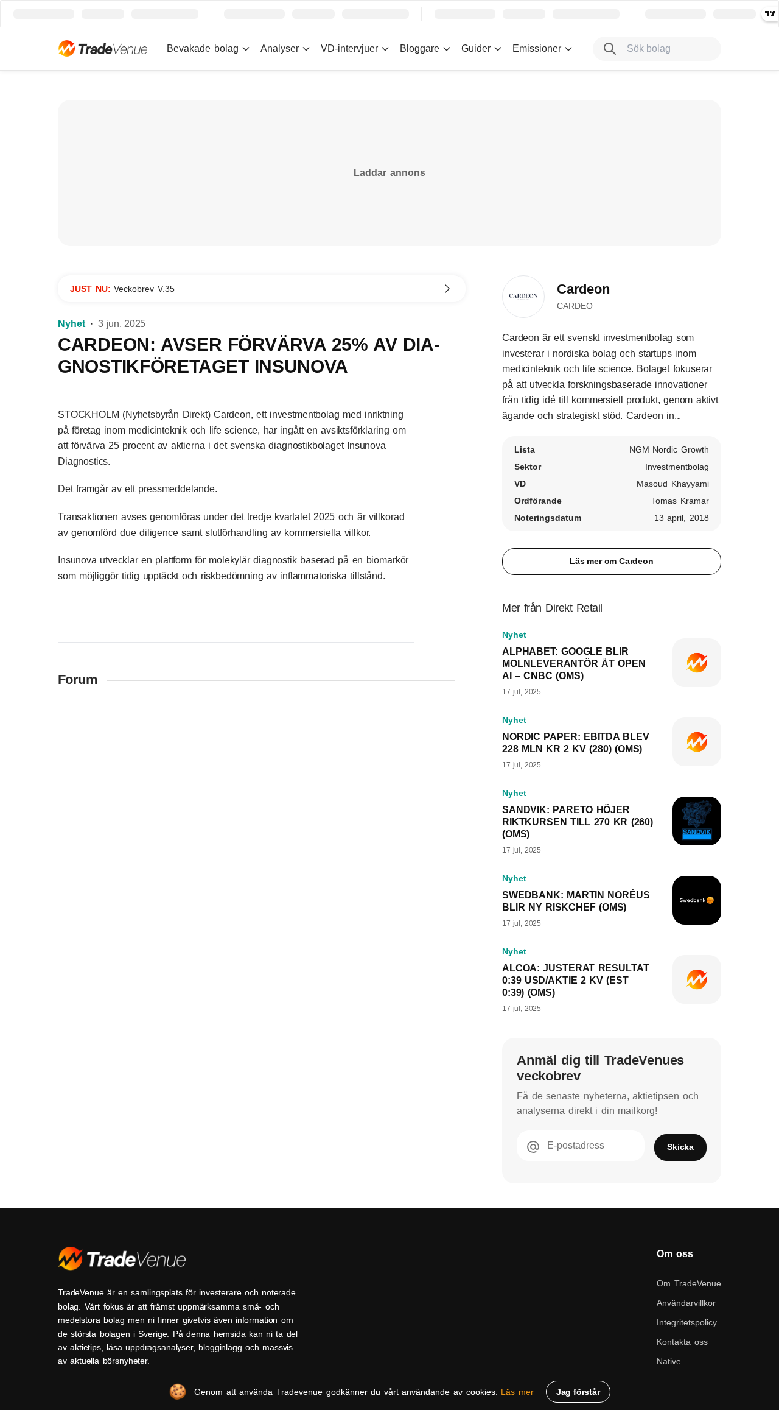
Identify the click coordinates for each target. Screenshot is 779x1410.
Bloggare (419, 48)
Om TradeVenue (689, 1283)
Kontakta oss (682, 1342)
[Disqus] (262, 857)
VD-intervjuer (349, 48)
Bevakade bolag (203, 48)
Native (669, 1361)
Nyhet (71, 324)
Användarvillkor (686, 1303)
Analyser (279, 48)
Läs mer (517, 1392)
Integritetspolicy (687, 1322)
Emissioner (536, 48)
